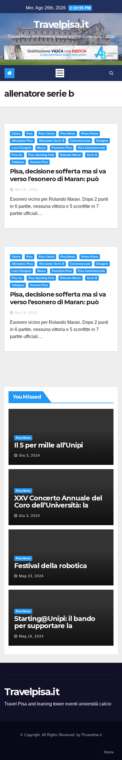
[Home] (9, 73)
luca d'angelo (21, 147)
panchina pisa (62, 147)
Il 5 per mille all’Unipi (48, 445)
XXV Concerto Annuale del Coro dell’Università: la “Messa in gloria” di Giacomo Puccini (58, 508)
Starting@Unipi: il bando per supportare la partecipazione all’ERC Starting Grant (54, 629)
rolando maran (70, 154)
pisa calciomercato (91, 147)
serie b (92, 154)
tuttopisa (18, 161)
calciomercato (80, 140)
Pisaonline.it (92, 735)
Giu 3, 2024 (29, 455)
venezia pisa (39, 161)
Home (108, 752)
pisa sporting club (41, 154)
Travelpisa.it (61, 24)
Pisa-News (67, 133)
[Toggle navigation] (60, 73)
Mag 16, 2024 (31, 636)
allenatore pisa (22, 140)
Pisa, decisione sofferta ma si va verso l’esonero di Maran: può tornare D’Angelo (58, 178)
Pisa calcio (46, 133)
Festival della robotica (50, 566)
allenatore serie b (51, 140)
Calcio (16, 133)
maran (41, 147)
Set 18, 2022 (26, 190)
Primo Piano (89, 133)
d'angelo (102, 140)
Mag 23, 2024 (31, 576)
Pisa (29, 133)
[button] (111, 73)
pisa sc (17, 154)
